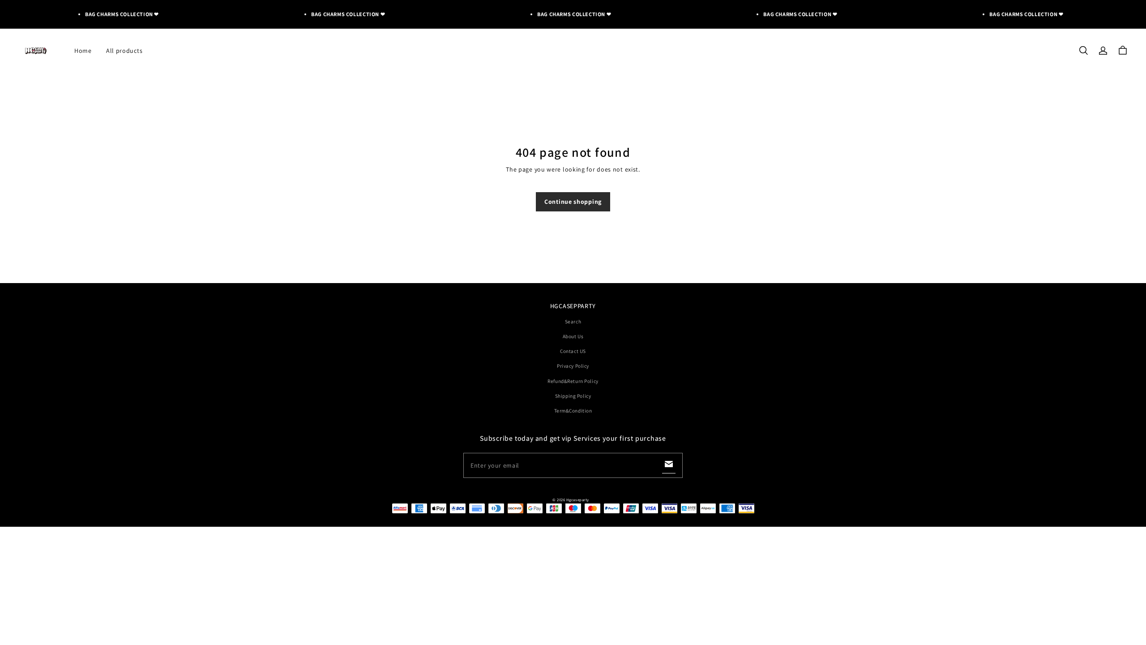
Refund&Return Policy (572, 381)
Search (573, 321)
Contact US (573, 351)
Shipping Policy (573, 395)
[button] (1083, 51)
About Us (573, 336)
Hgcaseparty (577, 500)
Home (83, 51)
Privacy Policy (573, 365)
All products (124, 51)
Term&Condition (573, 410)
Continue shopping (573, 202)
